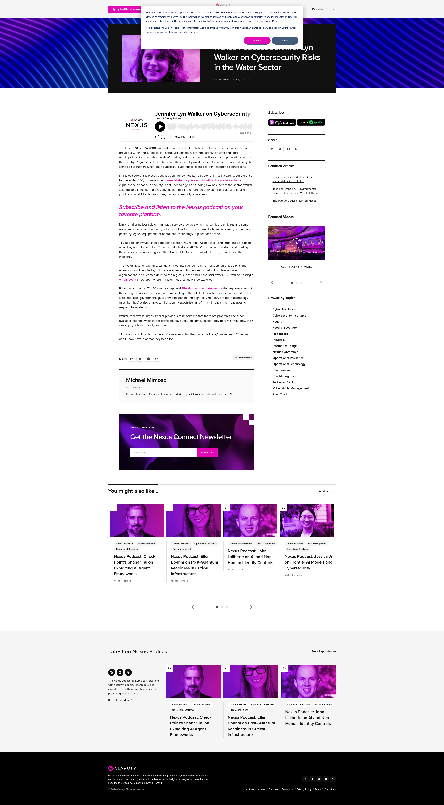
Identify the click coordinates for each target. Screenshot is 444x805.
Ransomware (282, 370)
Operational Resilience (288, 358)
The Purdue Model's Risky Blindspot (294, 201)
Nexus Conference (285, 352)
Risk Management (285, 376)
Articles (250, 789)
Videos (261, 789)
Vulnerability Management (291, 388)
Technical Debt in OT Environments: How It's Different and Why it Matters (295, 191)
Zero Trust (280, 394)
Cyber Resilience (284, 309)
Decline (285, 40)
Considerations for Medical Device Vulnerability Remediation (293, 179)
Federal (278, 321)
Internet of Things (285, 346)
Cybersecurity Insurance (289, 315)
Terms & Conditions (325, 789)
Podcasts (273, 789)
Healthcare (280, 333)
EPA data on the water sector (202, 288)
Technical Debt (283, 382)
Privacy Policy (271, 20)
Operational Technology (289, 364)
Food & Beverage (285, 327)
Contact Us (287, 789)
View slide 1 (292, 283)
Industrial (279, 339)
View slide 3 (301, 283)
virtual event (127, 279)
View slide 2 (297, 283)
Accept (257, 40)
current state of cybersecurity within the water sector (201, 180)
